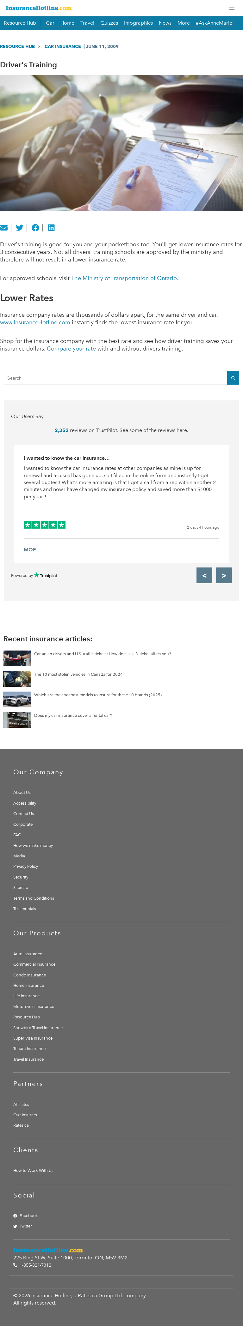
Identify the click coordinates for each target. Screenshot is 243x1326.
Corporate (23, 824)
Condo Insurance (29, 975)
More (184, 23)
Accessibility (24, 803)
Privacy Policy (25, 866)
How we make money (33, 845)
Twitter (26, 1226)
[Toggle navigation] (232, 8)
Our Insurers (25, 1115)
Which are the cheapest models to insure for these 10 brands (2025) (98, 695)
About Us (22, 792)
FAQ (17, 834)
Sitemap (20, 887)
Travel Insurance (28, 1059)
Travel (87, 23)
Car (50, 23)
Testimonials (24, 908)
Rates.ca (21, 1125)
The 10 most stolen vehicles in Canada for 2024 (78, 674)
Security (20, 877)
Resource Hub (20, 23)
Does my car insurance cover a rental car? (73, 715)
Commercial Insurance (34, 964)
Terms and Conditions (33, 898)
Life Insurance (26, 995)
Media (19, 856)
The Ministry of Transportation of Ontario (124, 278)
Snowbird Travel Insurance (38, 1027)
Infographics (138, 23)
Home (67, 23)
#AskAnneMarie (214, 23)
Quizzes (109, 23)
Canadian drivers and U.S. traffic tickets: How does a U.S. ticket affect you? (102, 653)
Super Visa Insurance (33, 1038)
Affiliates (21, 1104)
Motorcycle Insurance (33, 1006)
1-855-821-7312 (34, 1265)
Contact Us (23, 813)
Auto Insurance (27, 953)
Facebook (29, 1215)
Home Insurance (28, 985)
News (165, 23)
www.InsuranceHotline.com (35, 322)
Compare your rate (71, 348)
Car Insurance (63, 46)
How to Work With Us (33, 1170)
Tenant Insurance (29, 1048)
